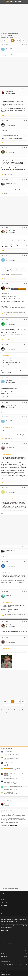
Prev (5, 40)
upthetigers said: (6, 454)
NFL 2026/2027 (8, 762)
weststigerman (21, 816)
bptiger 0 (3, 822)
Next (23, 40)
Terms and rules (4, 902)
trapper (11, 818)
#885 (25, 180)
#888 (25, 283)
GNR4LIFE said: (5, 238)
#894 (25, 443)
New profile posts (5, 937)
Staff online (7, 801)
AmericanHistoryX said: (7, 98)
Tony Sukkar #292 (8, 751)
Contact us (3, 899)
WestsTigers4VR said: (7, 266)
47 (17, 40)
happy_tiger (12, 819)
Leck (16, 819)
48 (19, 40)
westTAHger (22, 821)
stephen (3, 814)
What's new (4, 930)
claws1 (15, 816)
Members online (8, 811)
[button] (14, 896)
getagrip (7, 822)
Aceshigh (4, 37)
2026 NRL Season (7, 759)
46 (14, 40)
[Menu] (2, 1)
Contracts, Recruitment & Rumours (11, 754)
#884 (25, 147)
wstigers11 (3, 816)
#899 (25, 621)
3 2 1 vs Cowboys (8, 792)
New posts (3, 934)
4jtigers (7, 819)
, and (12, 339)
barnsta (18, 821)
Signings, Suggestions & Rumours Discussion (15, 786)
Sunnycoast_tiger (5, 818)
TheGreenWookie (5, 815)
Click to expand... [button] (14, 368)
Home (2, 911)
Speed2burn (16, 818)
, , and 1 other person (14, 313)
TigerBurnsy (12, 822)
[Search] (25, 1)
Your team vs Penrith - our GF (11, 757)
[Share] (22, 45)
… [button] (10, 40)
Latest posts (7, 748)
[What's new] (22, 1)
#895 (25, 487)
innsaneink (21, 818)
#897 (25, 561)
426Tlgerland (18, 815)
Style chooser (5, 893)
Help (2, 908)
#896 (25, 547)
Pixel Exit (8, 974)
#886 (25, 227)
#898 (25, 591)
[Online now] (4, 289)
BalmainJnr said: (6, 132)
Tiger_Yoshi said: (6, 648)
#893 (25, 417)
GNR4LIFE (3, 821)
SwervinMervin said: (6, 498)
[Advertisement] (14, 19)
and (11, 115)
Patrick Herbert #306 (9, 781)
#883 (25, 120)
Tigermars (11, 814)
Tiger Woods (12, 815)
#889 (25, 319)
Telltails (6, 814)
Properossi (23, 819)
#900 (25, 637)
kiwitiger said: (5, 572)
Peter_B (17, 822)
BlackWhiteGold (17, 814)
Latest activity (4, 939)
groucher (12, 816)
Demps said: (5, 355)
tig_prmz (8, 821)
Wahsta (25, 956)
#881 (25, 45)
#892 (25, 402)
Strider (19, 819)
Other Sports (6, 765)
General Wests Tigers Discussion (11, 778)
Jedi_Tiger (3, 819)
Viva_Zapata (13, 821)
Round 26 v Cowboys (12, 768)
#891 (25, 377)
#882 (25, 88)
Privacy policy (4, 905)
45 (12, 40)
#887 (25, 255)
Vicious (7, 816)
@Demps (5, 609)
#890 (25, 344)
